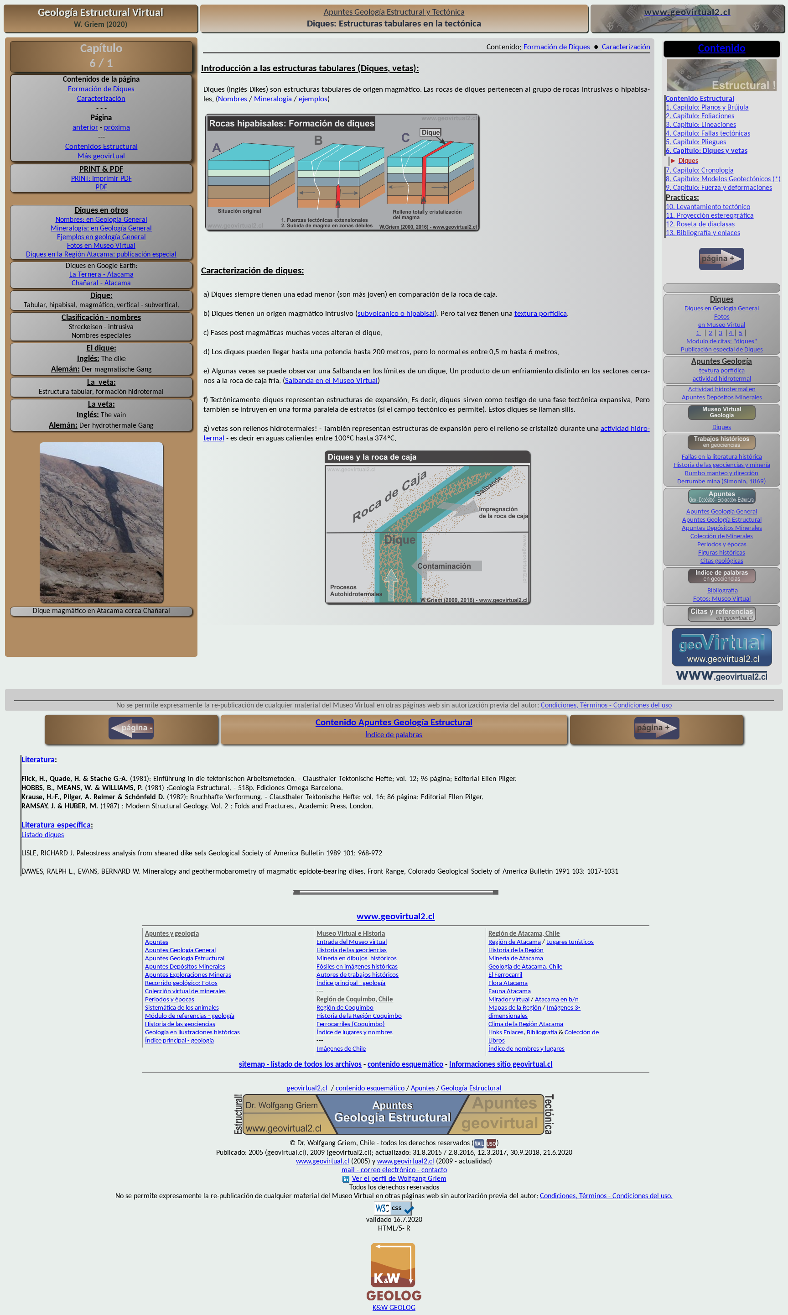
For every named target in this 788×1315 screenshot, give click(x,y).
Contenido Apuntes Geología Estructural (394, 723)
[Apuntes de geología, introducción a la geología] (722, 502)
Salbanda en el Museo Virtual (331, 381)
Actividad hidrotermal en (722, 389)
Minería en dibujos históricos (356, 958)
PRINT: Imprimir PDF (101, 179)
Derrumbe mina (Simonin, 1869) (721, 481)
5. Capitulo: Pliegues (696, 142)
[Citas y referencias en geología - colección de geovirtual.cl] (722, 621)
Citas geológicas (721, 561)
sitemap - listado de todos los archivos (300, 1065)
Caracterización (101, 99)
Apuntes (156, 942)
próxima (117, 127)
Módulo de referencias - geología (189, 1016)
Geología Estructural (471, 1088)
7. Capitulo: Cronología (700, 170)
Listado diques (42, 835)
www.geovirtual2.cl (396, 917)
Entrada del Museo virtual (351, 942)
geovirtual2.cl (307, 1088)
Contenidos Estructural (101, 147)
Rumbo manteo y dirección (721, 473)
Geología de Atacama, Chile (525, 967)
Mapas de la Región (514, 1008)
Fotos (722, 317)
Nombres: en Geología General (101, 220)
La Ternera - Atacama (101, 274)
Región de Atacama (514, 942)
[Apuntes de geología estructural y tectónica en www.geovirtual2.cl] (394, 1133)
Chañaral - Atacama (101, 283)
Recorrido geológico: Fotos (181, 983)
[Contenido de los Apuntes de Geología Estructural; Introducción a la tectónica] (722, 90)
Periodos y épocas (722, 544)
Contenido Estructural (700, 99)
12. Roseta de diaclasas (700, 224)
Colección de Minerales (721, 536)
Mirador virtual (508, 999)
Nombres (232, 99)
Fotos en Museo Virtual (101, 246)
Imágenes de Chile (341, 1049)
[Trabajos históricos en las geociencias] (722, 448)
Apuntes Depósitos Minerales (722, 397)
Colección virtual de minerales (185, 991)
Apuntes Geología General (721, 511)
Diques (721, 427)
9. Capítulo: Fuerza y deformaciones (719, 188)
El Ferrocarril (505, 975)
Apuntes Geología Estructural (722, 520)
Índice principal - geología (179, 1040)
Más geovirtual (101, 156)
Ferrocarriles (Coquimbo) (350, 1024)
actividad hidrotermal (722, 379)
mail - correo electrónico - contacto (394, 1170)
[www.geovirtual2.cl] (721, 680)
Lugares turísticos (570, 942)
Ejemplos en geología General (101, 237)
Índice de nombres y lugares (526, 1049)
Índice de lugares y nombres (354, 1032)
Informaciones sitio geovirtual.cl (500, 1065)
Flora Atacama (508, 983)
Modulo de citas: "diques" (721, 341)
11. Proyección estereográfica (710, 216)
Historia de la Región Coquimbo (359, 1016)
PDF (101, 187)
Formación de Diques (101, 89)
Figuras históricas (721, 553)
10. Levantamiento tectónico (708, 207)
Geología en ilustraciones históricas (192, 1032)
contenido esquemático (405, 1065)
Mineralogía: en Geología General (101, 228)
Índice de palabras (393, 735)
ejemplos (313, 99)
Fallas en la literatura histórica (722, 457)
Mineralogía (273, 99)
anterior (85, 127)
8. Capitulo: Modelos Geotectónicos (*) (723, 179)
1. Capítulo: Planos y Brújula (707, 107)
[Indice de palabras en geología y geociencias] (722, 582)
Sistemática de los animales (182, 1008)
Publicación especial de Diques (722, 349)
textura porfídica (540, 314)
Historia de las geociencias (180, 1024)
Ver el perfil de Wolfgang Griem (399, 1179)
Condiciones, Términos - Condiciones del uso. (606, 1196)
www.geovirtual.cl (322, 1161)
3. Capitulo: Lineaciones (701, 125)
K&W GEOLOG (394, 1308)
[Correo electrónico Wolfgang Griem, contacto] (479, 1143)
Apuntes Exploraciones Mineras (188, 975)
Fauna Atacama (509, 991)
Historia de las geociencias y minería (722, 465)
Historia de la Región (516, 950)
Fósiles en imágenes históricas (357, 967)
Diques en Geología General (721, 308)
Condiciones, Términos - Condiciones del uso (606, 705)
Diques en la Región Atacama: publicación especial (101, 254)
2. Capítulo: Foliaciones (700, 116)
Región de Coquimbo (344, 1008)
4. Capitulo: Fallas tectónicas (708, 133)
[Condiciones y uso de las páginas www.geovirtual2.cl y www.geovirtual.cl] (491, 1143)
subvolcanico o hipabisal (396, 314)
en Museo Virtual (721, 325)
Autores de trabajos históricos (357, 975)
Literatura (38, 760)
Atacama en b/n (557, 999)
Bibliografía (722, 590)
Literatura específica (56, 825)
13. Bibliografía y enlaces (703, 233)
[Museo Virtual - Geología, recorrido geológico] (722, 419)
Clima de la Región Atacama (525, 1024)
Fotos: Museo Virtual (722, 599)
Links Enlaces (506, 1032)
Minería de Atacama (515, 958)
